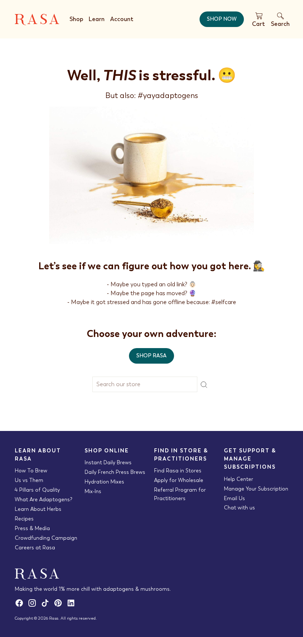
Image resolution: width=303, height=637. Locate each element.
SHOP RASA (151, 355)
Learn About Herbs (38, 509)
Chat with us (239, 507)
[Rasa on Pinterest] (60, 605)
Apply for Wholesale (178, 480)
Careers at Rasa (35, 547)
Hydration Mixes (104, 481)
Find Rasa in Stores (177, 470)
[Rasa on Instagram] (34, 605)
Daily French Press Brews (115, 472)
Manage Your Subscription (256, 488)
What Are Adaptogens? (43, 499)
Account (121, 19)
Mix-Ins (93, 491)
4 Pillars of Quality (37, 489)
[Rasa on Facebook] (21, 605)
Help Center (238, 479)
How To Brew (31, 470)
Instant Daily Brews (108, 462)
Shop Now (221, 19)
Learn (97, 19)
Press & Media (32, 528)
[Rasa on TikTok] (47, 605)
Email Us (234, 498)
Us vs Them (29, 480)
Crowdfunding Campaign (46, 538)
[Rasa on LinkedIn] (72, 605)
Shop (76, 19)
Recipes (24, 518)
